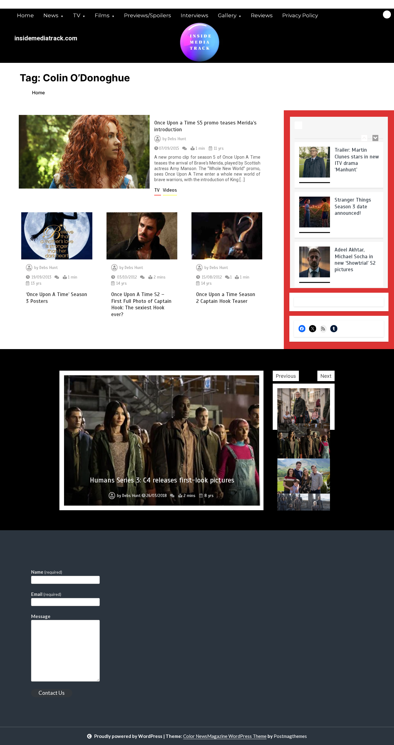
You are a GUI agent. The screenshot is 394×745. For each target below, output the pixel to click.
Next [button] (326, 376)
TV (76, 15)
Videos (170, 190)
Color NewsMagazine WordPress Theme (225, 736)
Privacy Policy (300, 15)
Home (25, 15)
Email (46, 594)
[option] (339, 163)
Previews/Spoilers (147, 15)
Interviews (194, 15)
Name (46, 572)
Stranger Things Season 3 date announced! (353, 203)
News (50, 15)
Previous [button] (286, 376)
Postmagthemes (290, 736)
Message (40, 616)
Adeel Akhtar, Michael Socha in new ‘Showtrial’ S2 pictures (355, 256)
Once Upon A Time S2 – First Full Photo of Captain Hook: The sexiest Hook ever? (141, 304)
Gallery (227, 15)
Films (102, 15)
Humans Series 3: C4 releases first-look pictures (162, 480)
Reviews (262, 15)
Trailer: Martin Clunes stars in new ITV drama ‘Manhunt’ (357, 156)
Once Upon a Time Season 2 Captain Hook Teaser (225, 297)
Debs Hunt (177, 138)
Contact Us (51, 693)
